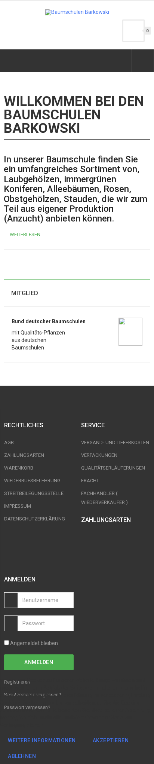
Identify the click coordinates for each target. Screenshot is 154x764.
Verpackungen (99, 455)
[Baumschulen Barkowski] (77, 12)
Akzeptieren (111, 740)
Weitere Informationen (42, 740)
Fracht (90, 480)
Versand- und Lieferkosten (115, 442)
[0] (133, 30)
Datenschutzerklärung (34, 519)
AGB (9, 442)
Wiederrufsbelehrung (32, 480)
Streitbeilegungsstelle (34, 493)
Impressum (17, 506)
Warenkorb (18, 468)
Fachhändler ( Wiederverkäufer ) (104, 498)
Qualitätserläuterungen (113, 468)
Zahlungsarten (24, 455)
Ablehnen (22, 756)
